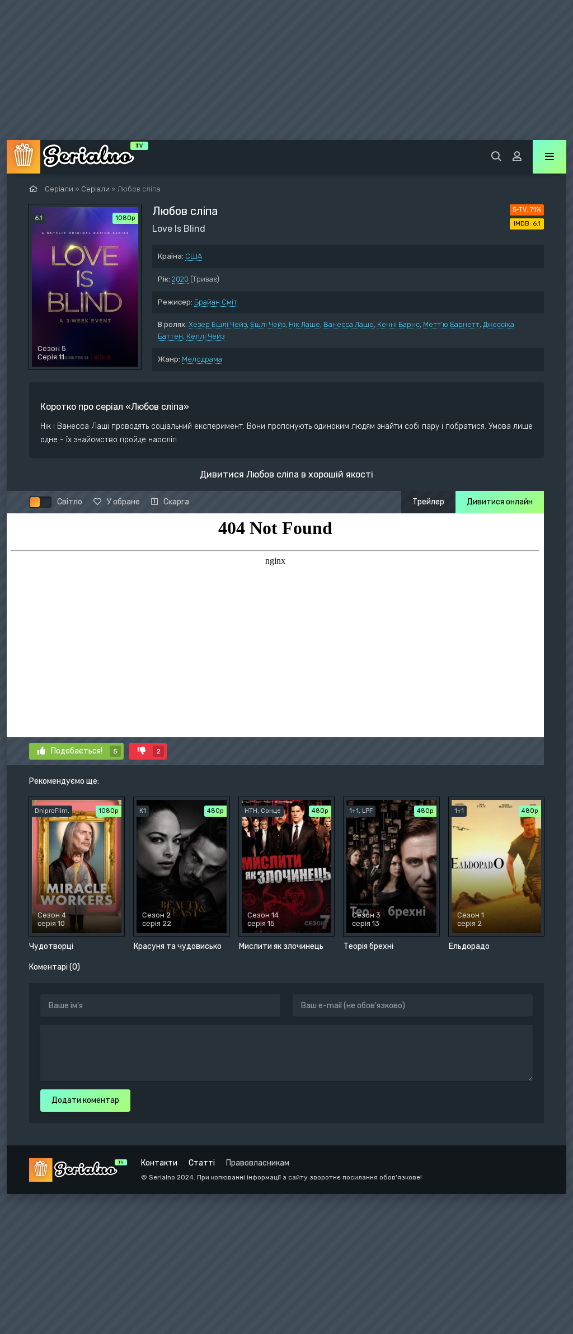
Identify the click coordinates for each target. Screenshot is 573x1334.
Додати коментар (85, 1100)
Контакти (159, 1163)
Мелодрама (202, 359)
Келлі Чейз (205, 336)
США (193, 256)
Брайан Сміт (215, 302)
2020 (180, 279)
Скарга (176, 502)
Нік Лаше (304, 324)
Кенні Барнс (398, 324)
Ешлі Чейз (267, 324)
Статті (202, 1163)
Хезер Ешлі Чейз (218, 324)
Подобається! (84, 751)
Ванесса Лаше (348, 324)
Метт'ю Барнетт (451, 324)
